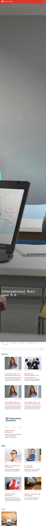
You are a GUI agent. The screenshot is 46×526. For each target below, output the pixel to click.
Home (2, 343)
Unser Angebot (14, 343)
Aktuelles (5, 344)
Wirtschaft (22, 343)
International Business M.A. (32, 343)
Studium (7, 343)
